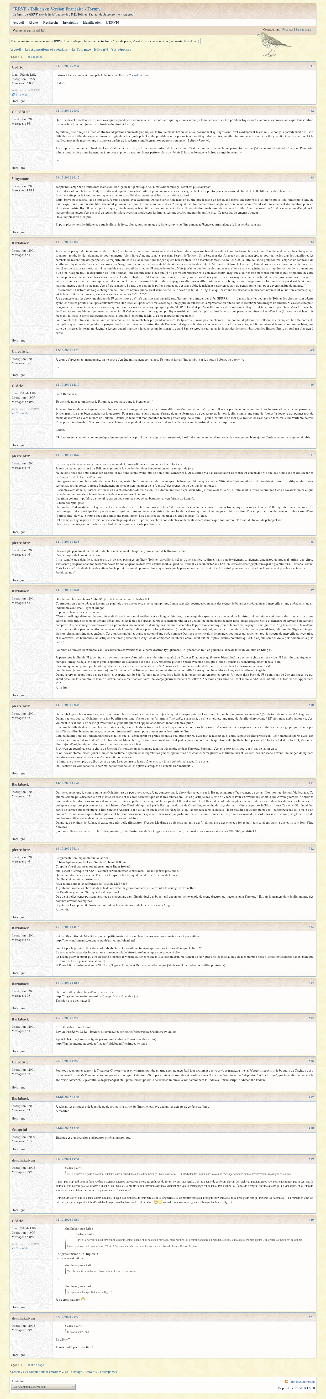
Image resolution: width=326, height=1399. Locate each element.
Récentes (288, 29)
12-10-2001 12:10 (67, 384)
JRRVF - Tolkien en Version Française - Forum (56, 9)
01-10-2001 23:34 (67, 65)
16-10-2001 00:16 (67, 848)
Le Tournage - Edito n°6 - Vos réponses (101, 49)
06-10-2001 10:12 (67, 177)
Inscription (70, 22)
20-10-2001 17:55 (67, 1060)
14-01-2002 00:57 (67, 1097)
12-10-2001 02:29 (67, 454)
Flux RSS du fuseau (302, 1381)
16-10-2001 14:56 (67, 982)
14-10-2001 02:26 (67, 704)
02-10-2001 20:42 (67, 110)
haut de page (35, 1364)
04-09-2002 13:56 (67, 1128)
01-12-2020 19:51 (67, 1159)
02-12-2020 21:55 (67, 1317)
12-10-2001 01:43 (67, 241)
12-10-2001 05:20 (67, 350)
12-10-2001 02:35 (67, 541)
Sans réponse (303, 29)
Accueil (18, 22)
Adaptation (141, 75)
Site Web (22, 94)
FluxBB (300, 1387)
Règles (33, 22)
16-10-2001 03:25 (67, 1017)
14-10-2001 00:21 (67, 589)
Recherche (50, 22)
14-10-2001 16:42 (67, 783)
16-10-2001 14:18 (67, 926)
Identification (92, 22)
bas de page (34, 56)
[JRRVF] (112, 22)
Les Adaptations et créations (46, 49)
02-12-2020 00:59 (67, 1219)
